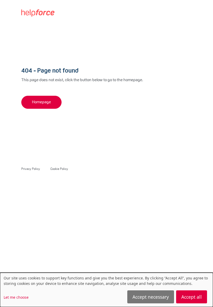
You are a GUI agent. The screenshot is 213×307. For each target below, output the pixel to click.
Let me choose (16, 297)
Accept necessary (150, 297)
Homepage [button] (41, 102)
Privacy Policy (30, 169)
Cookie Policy (59, 169)
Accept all (191, 297)
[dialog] (106, 290)
